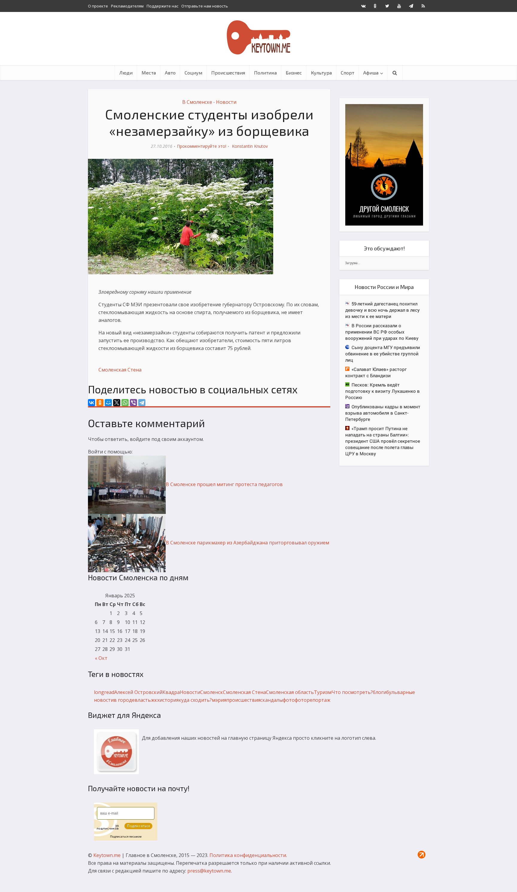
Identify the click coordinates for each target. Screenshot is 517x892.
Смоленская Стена (120, 369)
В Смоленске (197, 102)
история (169, 700)
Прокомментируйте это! (201, 146)
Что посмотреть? (352, 692)
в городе (124, 700)
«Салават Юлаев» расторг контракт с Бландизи (376, 372)
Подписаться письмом (126, 836)
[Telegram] (141, 402)
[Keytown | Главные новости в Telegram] (411, 6)
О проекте (98, 6)
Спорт (347, 72)
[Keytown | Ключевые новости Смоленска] (258, 37)
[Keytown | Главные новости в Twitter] (387, 6)
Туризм (323, 692)
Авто (170, 72)
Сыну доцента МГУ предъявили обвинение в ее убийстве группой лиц (382, 353)
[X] (116, 402)
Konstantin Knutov (250, 146)
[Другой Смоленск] (384, 164)
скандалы (271, 700)
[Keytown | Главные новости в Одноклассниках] (375, 6)
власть (143, 700)
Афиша (370, 72)
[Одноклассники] (100, 402)
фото (289, 700)
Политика (265, 72)
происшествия (243, 700)
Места (149, 72)
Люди (126, 72)
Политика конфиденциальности (247, 855)
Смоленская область (290, 692)
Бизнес (294, 72)
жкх (155, 700)
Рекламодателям (127, 6)
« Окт (101, 658)
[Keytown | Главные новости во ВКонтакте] (363, 6)
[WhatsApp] (125, 402)
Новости (226, 102)
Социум (193, 72)
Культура (321, 72)
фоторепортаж (312, 700)
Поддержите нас (162, 6)
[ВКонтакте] (91, 402)
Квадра (171, 692)
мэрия (219, 700)
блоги (379, 692)
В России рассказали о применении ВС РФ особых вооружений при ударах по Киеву (382, 331)
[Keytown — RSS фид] (423, 6)
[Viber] (133, 402)
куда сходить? (195, 700)
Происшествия (228, 72)
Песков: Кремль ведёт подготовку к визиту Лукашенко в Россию (382, 391)
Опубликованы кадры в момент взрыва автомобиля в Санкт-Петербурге (382, 413)
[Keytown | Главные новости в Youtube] (399, 6)
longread (104, 692)
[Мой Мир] (108, 402)
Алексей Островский (138, 692)
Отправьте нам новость (204, 6)
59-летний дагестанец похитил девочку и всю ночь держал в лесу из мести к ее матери (382, 310)
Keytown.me (107, 855)
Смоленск (211, 692)
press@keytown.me (209, 870)
